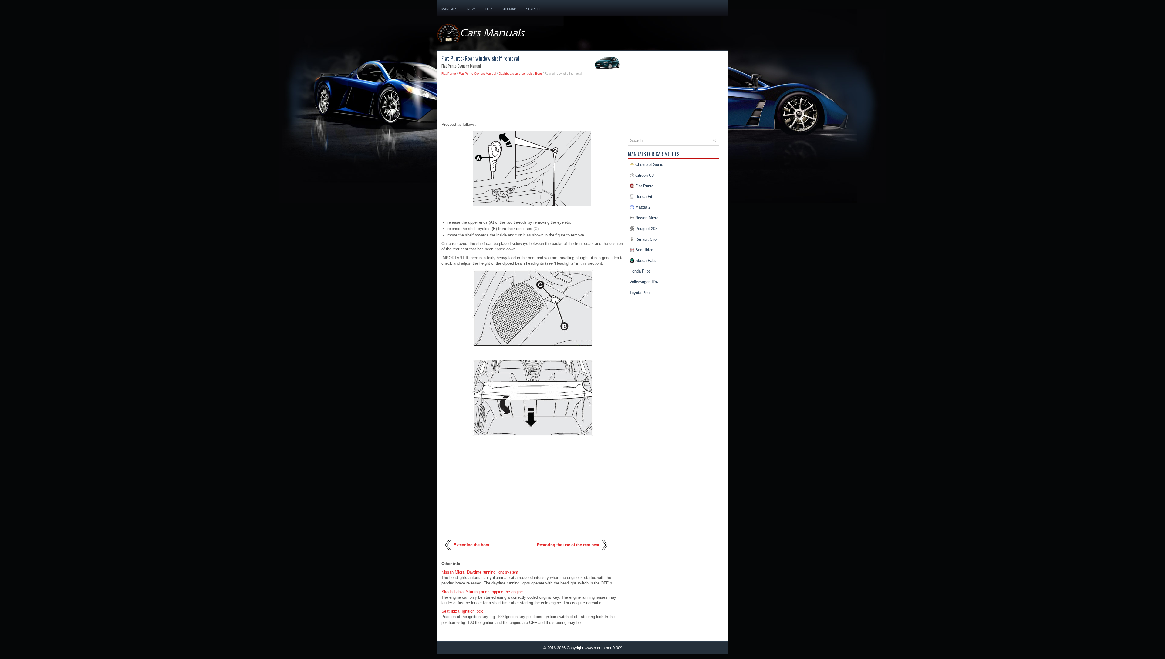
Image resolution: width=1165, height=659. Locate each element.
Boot (538, 73)
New (471, 9)
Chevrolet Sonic (649, 164)
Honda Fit (643, 196)
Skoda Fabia (646, 260)
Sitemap (509, 9)
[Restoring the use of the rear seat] (604, 552)
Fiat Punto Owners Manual (477, 73)
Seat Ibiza (644, 250)
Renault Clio (646, 239)
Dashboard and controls (515, 73)
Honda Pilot (640, 271)
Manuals (449, 9)
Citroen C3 (644, 175)
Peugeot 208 (646, 228)
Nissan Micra (646, 218)
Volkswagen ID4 (644, 281)
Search (533, 9)
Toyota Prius (641, 292)
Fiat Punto (448, 73)
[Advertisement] (532, 100)
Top (488, 9)
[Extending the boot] (448, 552)
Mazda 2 (642, 207)
